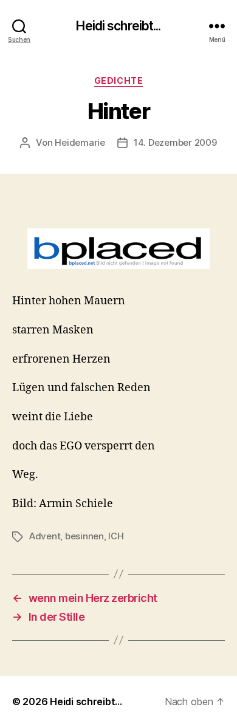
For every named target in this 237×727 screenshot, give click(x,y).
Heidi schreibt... (118, 25)
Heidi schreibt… (86, 701)
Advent (44, 536)
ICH (115, 536)
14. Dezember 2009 (175, 142)
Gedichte (118, 80)
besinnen (84, 536)
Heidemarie (80, 142)
